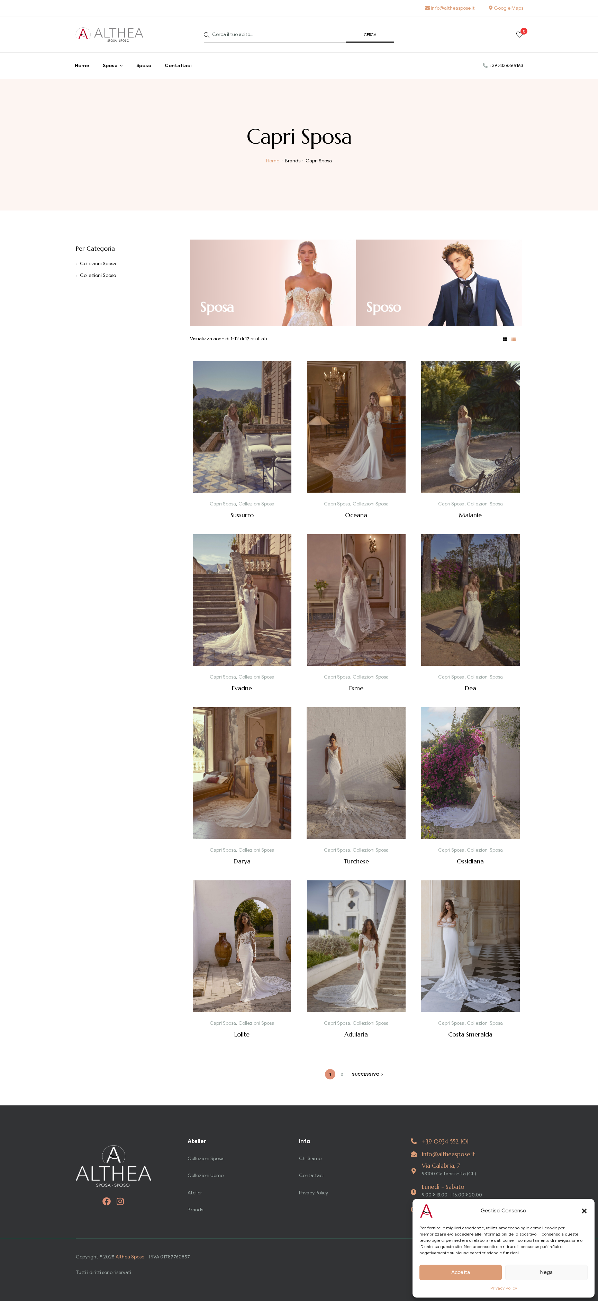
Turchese (356, 861)
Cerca (370, 34)
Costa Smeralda (470, 1034)
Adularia (356, 1034)
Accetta (460, 1272)
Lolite (242, 1034)
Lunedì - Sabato (443, 1187)
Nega (546, 1272)
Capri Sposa (223, 504)
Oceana (356, 515)
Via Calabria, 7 (441, 1165)
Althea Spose (130, 1257)
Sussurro (242, 515)
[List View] (513, 338)
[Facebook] (106, 1201)
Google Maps (508, 8)
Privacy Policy (503, 1288)
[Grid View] (505, 338)
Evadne (242, 688)
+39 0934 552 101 (445, 1141)
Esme (356, 688)
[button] (584, 1211)
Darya (242, 861)
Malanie (470, 515)
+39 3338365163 (506, 65)
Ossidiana (470, 861)
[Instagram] (120, 1201)
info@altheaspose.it (452, 8)
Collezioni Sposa (256, 504)
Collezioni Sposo (98, 275)
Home (272, 161)
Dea (470, 688)
